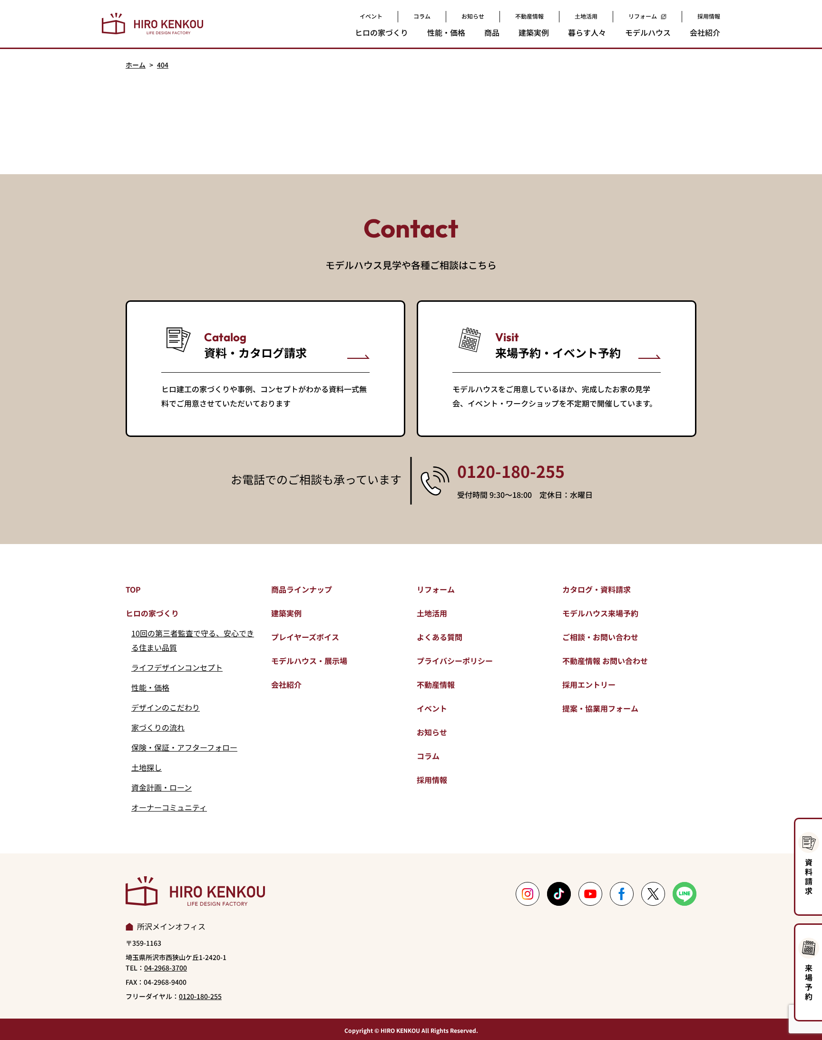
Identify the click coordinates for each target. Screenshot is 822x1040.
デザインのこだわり (165, 707)
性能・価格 (150, 687)
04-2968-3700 (165, 967)
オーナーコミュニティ (169, 807)
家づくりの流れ (158, 727)
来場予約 (808, 982)
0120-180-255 (511, 471)
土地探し (146, 767)
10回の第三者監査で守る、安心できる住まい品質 (192, 640)
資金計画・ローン (161, 787)
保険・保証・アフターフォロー (184, 747)
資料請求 (808, 876)
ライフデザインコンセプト (177, 667)
